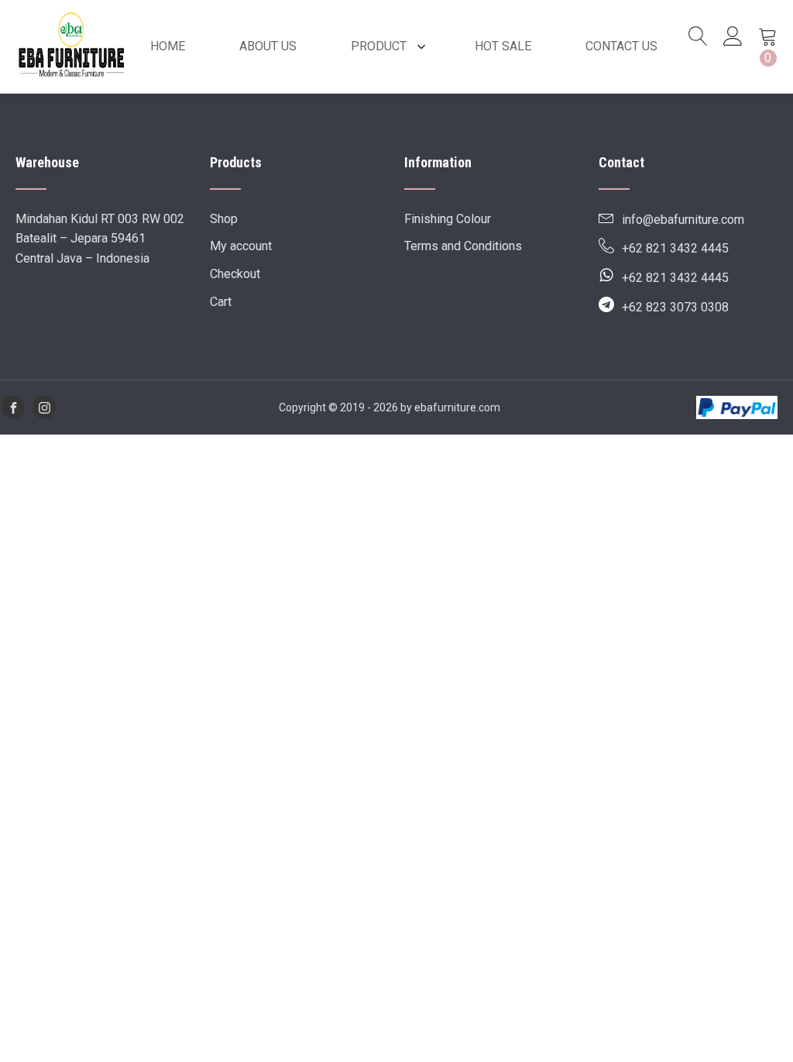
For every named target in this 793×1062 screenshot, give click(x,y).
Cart (221, 301)
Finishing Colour (447, 218)
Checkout (235, 273)
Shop (224, 218)
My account (241, 246)
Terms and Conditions (463, 246)
